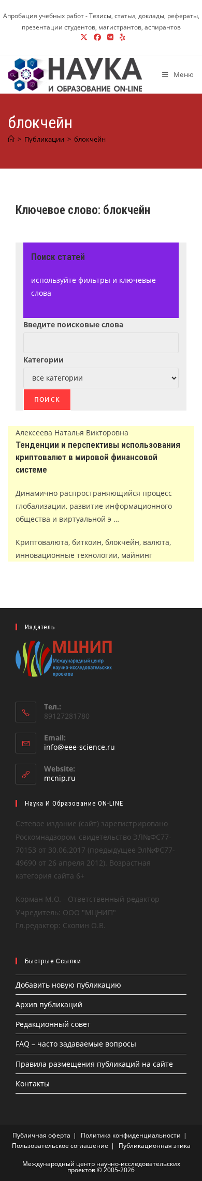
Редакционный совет (53, 1024)
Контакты (33, 1083)
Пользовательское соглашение (60, 1145)
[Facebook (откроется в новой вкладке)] (97, 37)
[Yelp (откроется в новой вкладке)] (121, 37)
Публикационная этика (155, 1145)
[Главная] (11, 139)
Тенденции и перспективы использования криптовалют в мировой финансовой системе (98, 457)
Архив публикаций (49, 1004)
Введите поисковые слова (73, 324)
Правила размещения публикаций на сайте (94, 1064)
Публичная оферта (41, 1135)
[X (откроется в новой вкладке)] (84, 37)
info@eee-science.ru (79, 747)
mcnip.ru (60, 778)
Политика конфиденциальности (131, 1135)
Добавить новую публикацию (68, 985)
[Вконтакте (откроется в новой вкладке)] (110, 37)
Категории (43, 360)
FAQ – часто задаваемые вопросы (76, 1044)
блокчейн (90, 139)
